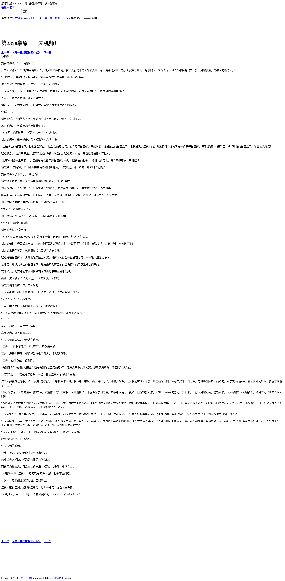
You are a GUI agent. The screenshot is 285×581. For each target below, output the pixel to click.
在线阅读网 (8, 7)
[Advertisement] (142, 27)
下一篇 (47, 52)
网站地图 (59, 578)
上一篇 (5, 52)
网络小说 (36, 18)
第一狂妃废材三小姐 (56, 18)
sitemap (68, 578)
